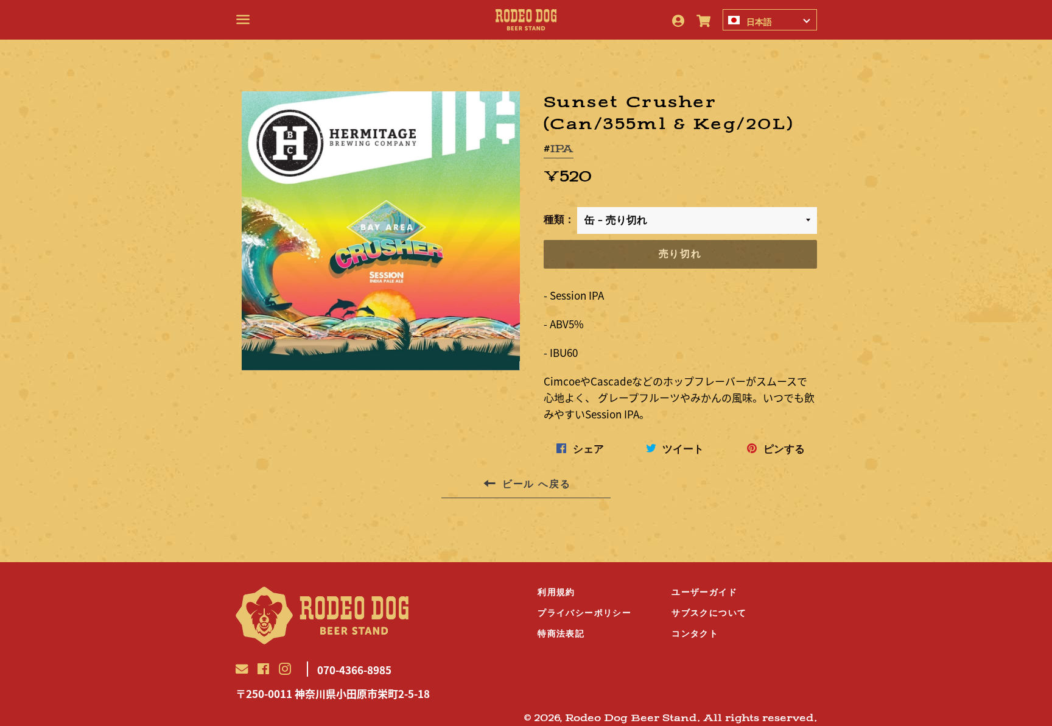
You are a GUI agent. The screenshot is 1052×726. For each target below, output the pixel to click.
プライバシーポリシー (584, 612)
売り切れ (680, 253)
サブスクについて (709, 612)
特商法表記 (561, 633)
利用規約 (556, 592)
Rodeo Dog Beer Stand (631, 718)
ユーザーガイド (704, 592)
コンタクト (695, 633)
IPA (561, 148)
